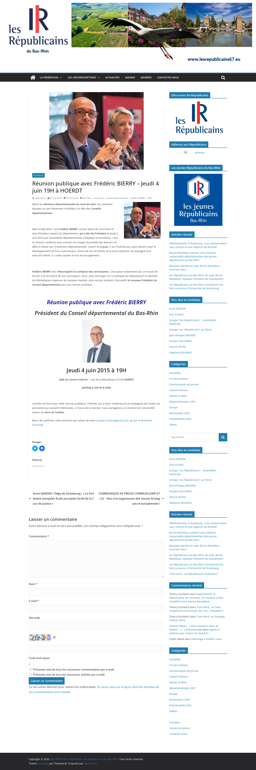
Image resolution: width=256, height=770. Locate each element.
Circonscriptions (178, 378)
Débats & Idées (178, 396)
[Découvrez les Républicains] (198, 118)
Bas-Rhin (87, 198)
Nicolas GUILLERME (180, 341)
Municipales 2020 (179, 413)
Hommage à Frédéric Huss (206, 639)
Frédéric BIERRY (137, 198)
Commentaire (39, 536)
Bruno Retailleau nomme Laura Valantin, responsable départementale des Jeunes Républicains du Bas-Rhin (193, 256)
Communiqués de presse (184, 384)
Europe (173, 407)
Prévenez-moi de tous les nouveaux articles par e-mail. (69, 674)
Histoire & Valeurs (179, 728)
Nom (33, 584)
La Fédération (49, 77)
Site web (34, 618)
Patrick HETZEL (177, 346)
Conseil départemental (117, 198)
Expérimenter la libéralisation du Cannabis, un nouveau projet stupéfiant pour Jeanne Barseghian (196, 597)
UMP (149, 198)
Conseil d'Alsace (178, 390)
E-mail (34, 601)
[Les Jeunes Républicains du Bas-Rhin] (198, 200)
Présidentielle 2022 (180, 419)
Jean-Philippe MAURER (182, 335)
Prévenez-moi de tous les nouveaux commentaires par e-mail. (74, 669)
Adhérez (146, 77)
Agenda (130, 77)
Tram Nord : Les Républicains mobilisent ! (193, 573)
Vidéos (173, 424)
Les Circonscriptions (82, 77)
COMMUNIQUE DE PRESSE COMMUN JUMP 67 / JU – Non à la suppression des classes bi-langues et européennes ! (129, 498)
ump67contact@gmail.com (113, 420)
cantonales (98, 198)
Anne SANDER (177, 308)
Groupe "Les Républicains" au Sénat (190, 329)
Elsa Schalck (176, 314)
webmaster (40, 198)
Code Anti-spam (39, 658)
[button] (60, 77)
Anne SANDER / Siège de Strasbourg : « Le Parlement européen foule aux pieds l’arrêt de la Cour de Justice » (63, 498)
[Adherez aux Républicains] (198, 154)
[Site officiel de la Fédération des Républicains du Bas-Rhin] (128, 2)
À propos (174, 722)
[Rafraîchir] (54, 636)
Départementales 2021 (182, 401)
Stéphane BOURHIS (180, 352)
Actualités (112, 77)
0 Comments (72, 198)
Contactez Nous (168, 77)
